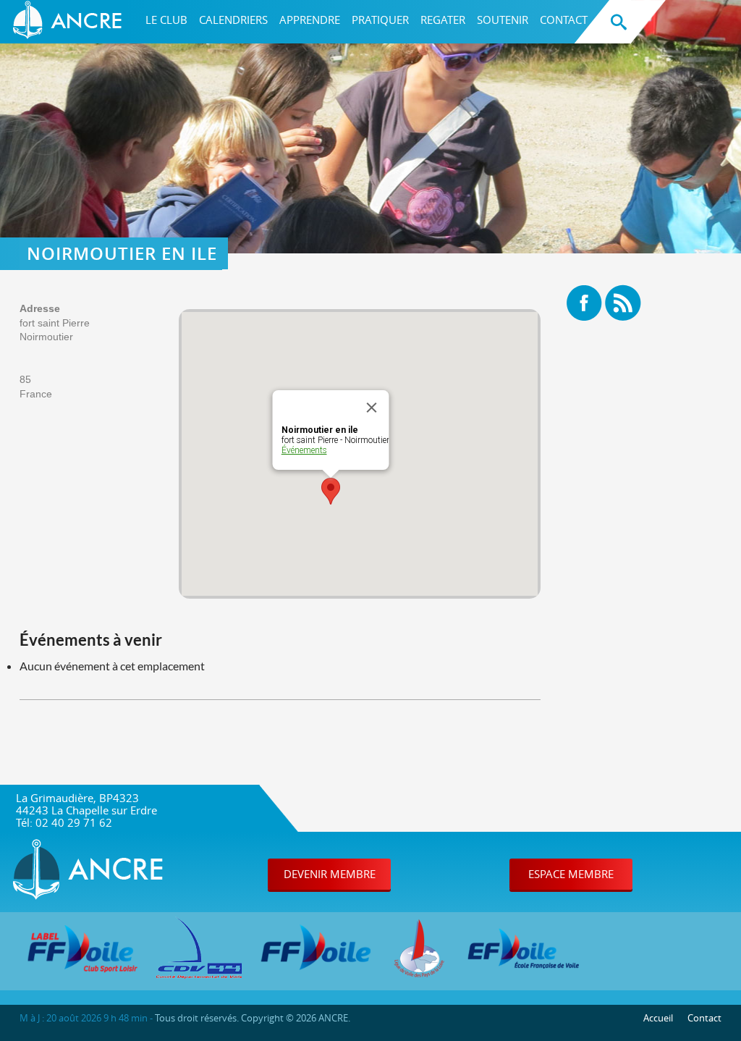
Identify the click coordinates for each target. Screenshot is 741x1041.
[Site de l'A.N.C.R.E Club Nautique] (70, 21)
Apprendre (309, 19)
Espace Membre (571, 874)
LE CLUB (166, 19)
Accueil (658, 1017)
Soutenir (502, 19)
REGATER (442, 19)
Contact (564, 19)
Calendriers (233, 19)
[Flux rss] (623, 304)
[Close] (372, 407)
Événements (304, 450)
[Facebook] (585, 304)
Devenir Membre (330, 874)
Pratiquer (380, 19)
